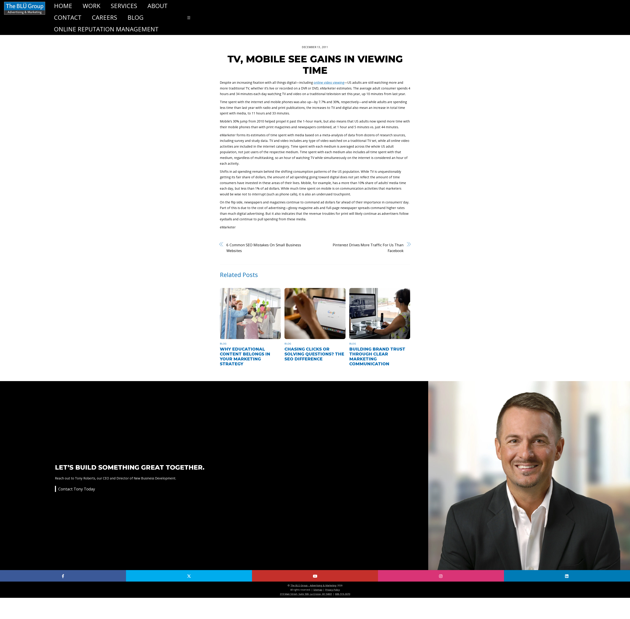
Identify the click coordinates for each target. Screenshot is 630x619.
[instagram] (441, 576)
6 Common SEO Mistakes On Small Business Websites (263, 247)
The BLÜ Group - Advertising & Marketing (313, 585)
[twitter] (189, 576)
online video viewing (329, 82)
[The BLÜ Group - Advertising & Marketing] (24, 14)
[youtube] (315, 576)
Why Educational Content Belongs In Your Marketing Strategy (245, 356)
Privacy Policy (332, 589)
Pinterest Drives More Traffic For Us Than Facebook (368, 247)
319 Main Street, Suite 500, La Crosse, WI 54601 (306, 594)
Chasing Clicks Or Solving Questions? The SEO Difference (314, 354)
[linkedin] (567, 576)
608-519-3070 (342, 594)
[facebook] (63, 576)
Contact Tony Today (76, 489)
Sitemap (317, 589)
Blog (223, 343)
